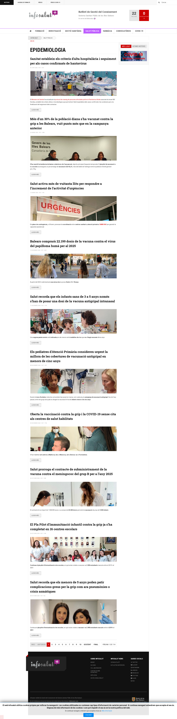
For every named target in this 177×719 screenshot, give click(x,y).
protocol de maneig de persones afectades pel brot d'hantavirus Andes (78, 99)
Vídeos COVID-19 (55, 2)
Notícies (6, 2)
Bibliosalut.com (73, 701)
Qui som (93, 665)
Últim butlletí (115, 662)
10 (80, 644)
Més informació (107, 711)
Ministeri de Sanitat (38, 99)
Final (96, 644)
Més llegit (126, 46)
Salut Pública (92, 31)
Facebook (135, 673)
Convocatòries (123, 31)
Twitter (134, 662)
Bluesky (134, 665)
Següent (87, 644)
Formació (39, 31)
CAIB (139, 700)
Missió (93, 662)
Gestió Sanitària (73, 31)
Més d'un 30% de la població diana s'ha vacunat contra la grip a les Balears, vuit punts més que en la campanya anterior (71, 123)
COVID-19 (139, 31)
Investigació (55, 31)
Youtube (135, 675)
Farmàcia (107, 31)
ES (33, 41)
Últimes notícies (139, 46)
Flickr (134, 678)
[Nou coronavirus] (134, 56)
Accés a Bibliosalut (97, 678)
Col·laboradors (96, 668)
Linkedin (134, 670)
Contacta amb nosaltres (95, 671)
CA (31, 41)
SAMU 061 (103, 224)
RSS (133, 681)
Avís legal (94, 675)
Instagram (135, 667)
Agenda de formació (24, 2)
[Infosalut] (43, 14)
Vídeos (40, 2)
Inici (30, 31)
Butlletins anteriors (118, 665)
